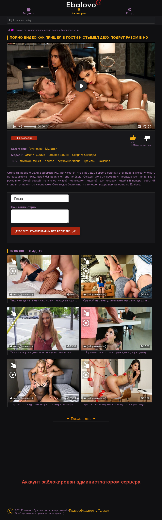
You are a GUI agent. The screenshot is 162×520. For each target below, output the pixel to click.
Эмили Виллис (35, 154)
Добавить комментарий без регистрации (45, 231)
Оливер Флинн (59, 154)
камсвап (104, 161)
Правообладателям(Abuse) (89, 510)
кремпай (89, 161)
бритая (49, 161)
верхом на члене (69, 161)
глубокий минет (30, 161)
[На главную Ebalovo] (83, 5)
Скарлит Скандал (84, 154)
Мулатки (51, 148)
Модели (28, 13)
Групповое (67, 30)
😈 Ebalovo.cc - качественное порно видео (34, 30)
